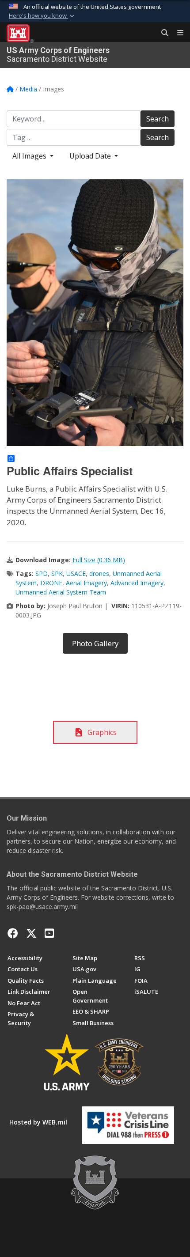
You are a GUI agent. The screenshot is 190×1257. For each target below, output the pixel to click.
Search (157, 119)
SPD (41, 573)
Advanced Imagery (136, 583)
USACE (76, 573)
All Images (30, 156)
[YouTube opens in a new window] (49, 933)
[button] (42, 15)
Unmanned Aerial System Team (60, 592)
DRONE (51, 583)
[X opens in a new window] (31, 933)
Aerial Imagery (86, 583)
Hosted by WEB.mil (38, 1122)
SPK (57, 573)
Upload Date (91, 156)
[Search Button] (161, 33)
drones (99, 573)
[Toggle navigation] (176, 33)
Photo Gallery (95, 643)
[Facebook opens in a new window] (13, 933)
